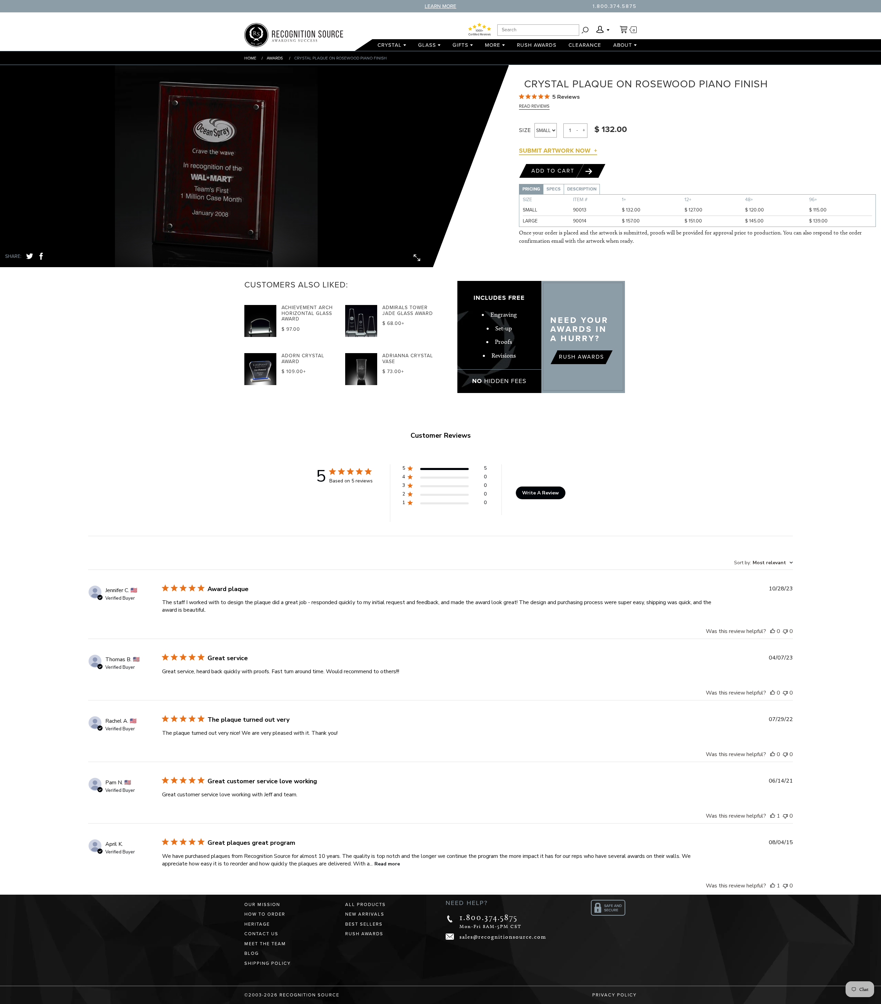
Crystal (390, 45)
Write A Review (540, 493)
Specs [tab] (553, 189)
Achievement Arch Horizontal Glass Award (307, 313)
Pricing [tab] (531, 189)
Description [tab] (581, 189)
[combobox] (763, 562)
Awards (275, 58)
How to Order (264, 914)
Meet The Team (265, 944)
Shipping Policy (267, 963)
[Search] (585, 30)
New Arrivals (364, 914)
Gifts (460, 45)
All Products (365, 904)
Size (525, 130)
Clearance (585, 45)
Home (250, 58)
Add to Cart (553, 170)
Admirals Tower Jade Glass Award (407, 310)
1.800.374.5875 (615, 6)
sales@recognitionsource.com (502, 937)
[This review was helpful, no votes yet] (772, 631)
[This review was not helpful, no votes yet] (785, 631)
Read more (387, 864)
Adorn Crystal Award (303, 358)
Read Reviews (534, 106)
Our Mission (262, 904)
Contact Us (261, 934)
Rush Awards (536, 45)
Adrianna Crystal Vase (407, 358)
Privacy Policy (614, 995)
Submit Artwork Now (555, 150)
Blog (251, 953)
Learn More (440, 6)
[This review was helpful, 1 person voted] (772, 816)
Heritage (257, 924)
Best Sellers (364, 924)
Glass (427, 45)
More (492, 45)
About (622, 45)
